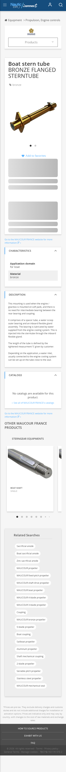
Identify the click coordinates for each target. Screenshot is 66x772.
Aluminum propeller (27, 649)
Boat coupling (24, 634)
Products (31, 42)
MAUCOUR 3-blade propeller (31, 604)
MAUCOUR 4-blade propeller (31, 597)
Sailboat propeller (26, 641)
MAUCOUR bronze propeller (31, 619)
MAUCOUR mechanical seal (31, 685)
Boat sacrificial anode (28, 553)
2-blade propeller (25, 663)
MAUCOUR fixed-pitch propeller (33, 575)
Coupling (21, 612)
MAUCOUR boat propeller (30, 590)
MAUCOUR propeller (27, 568)
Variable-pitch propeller (29, 671)
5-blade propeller (25, 627)
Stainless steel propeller (29, 678)
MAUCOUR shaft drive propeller (33, 582)
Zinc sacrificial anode (27, 560)
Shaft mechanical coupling (30, 656)
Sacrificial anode (25, 546)
